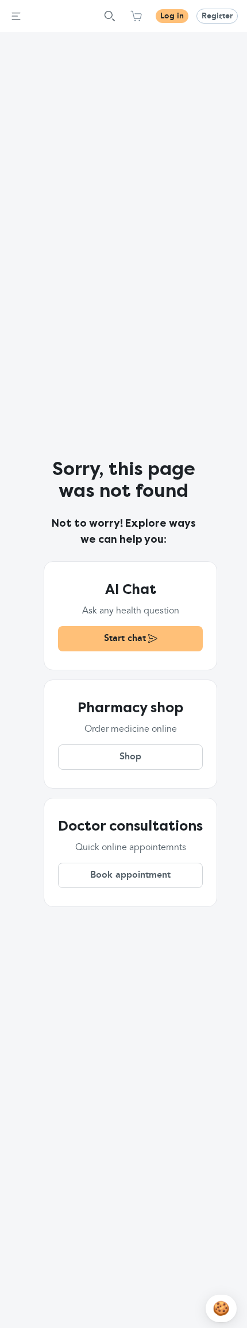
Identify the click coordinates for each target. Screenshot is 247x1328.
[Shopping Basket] (136, 16)
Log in (172, 16)
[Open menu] (16, 16)
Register (217, 16)
